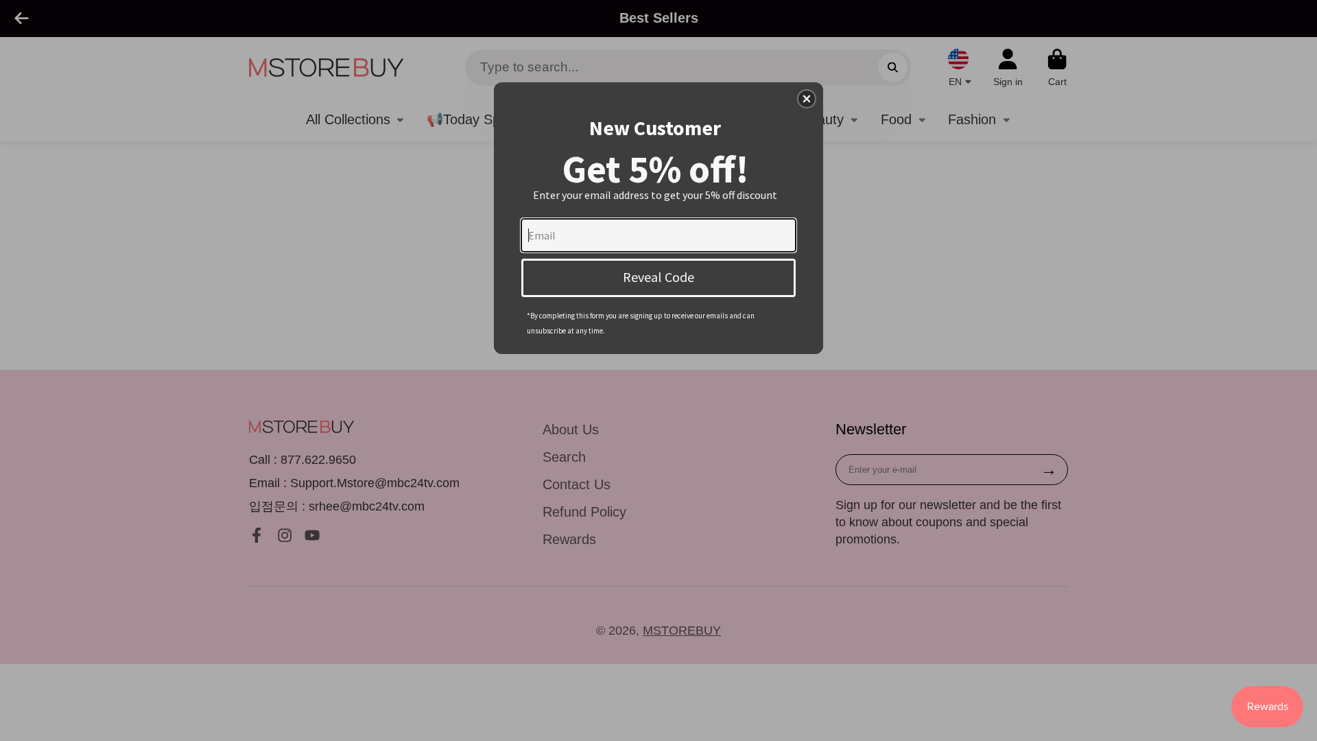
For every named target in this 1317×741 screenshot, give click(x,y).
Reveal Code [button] (658, 276)
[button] (806, 99)
